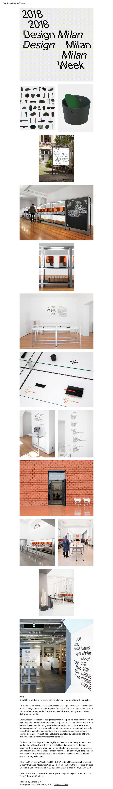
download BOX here (36, 773)
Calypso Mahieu (61, 785)
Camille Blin (35, 782)
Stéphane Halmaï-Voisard (14, 3)
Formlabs (85, 700)
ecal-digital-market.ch (53, 700)
